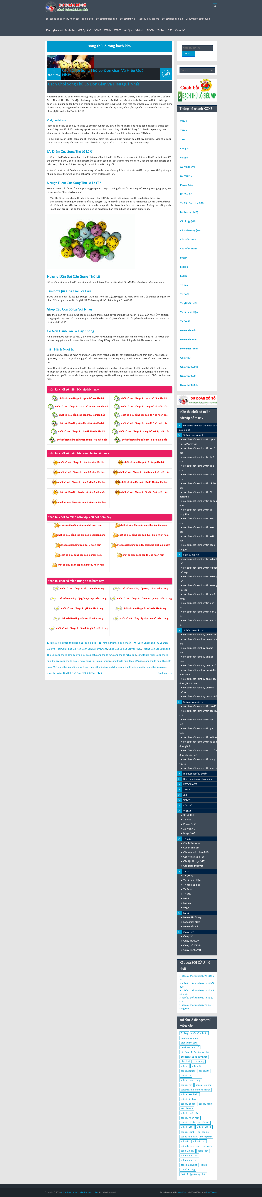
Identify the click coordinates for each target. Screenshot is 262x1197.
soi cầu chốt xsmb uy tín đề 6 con (197, 468)
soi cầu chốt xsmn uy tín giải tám (196, 730)
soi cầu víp (203, 1122)
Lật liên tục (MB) (189, 212)
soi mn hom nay (189, 1160)
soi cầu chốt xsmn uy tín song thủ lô (197, 761)
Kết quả (184, 148)
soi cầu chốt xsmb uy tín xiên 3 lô (198, 614)
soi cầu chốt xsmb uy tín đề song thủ (196, 512)
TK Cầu (151, 30)
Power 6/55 (186, 185)
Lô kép (183, 276)
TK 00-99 (185, 321)
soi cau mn (186, 1085)
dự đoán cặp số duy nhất (194, 1057)
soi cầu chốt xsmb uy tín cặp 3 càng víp (197, 547)
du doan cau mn (189, 1038)
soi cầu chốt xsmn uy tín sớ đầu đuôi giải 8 (198, 744)
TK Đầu (187, 894)
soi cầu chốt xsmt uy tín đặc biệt (196, 650)
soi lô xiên (203, 1151)
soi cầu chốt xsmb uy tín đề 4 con (197, 459)
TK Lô (161, 30)
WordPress (182, 1193)
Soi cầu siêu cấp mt (148, 19)
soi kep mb (206, 1136)
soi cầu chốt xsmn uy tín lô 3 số (200, 737)
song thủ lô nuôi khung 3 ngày (73, 667)
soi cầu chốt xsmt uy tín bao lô (199, 634)
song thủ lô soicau (156, 667)
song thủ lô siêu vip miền (132, 667)
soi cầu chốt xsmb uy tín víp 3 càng (197, 596)
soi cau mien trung (190, 1080)
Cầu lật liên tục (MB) (194, 861)
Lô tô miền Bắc (188, 330)
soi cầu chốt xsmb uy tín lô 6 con (197, 529)
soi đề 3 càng (188, 1169)
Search (188, 53)
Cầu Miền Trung (191, 843)
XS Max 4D (186, 176)
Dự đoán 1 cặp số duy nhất (195, 1052)
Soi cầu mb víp (127, 19)
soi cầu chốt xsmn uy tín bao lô (199, 706)
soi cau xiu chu (204, 1085)
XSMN (107, 30)
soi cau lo (186, 1075)
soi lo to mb (199, 1141)
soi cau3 (196, 1066)
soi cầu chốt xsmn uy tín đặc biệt (196, 721)
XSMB (97, 30)
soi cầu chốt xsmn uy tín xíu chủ (200, 768)
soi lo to (185, 1141)
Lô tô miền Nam (188, 339)
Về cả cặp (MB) (188, 221)
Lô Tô (169, 30)
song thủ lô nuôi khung (98, 661)
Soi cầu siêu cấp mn (172, 19)
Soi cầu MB (187, 1108)
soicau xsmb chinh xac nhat (195, 1089)
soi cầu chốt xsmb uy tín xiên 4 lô (198, 622)
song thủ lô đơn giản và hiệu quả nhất (75, 655)
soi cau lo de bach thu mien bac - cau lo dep (73, 643)
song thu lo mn (104, 655)
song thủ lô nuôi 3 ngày (72, 661)
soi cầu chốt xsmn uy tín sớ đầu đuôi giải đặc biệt (198, 752)
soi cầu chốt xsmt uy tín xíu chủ (200, 696)
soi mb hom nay (189, 1155)
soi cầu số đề (188, 1122)
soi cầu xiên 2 (204, 1127)
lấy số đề (185, 1061)
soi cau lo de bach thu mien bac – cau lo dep (69, 19)
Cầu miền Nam (188, 239)
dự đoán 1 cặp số (190, 1047)
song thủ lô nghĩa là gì (124, 655)
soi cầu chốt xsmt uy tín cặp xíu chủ (198, 641)
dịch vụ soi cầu (189, 1043)
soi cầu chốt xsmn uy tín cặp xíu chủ (198, 713)
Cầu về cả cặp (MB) (193, 857)
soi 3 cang (199, 1061)
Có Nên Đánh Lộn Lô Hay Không (90, 649)
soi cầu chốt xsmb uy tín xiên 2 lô (198, 605)
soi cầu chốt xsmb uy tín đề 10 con (198, 485)
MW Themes (211, 1193)
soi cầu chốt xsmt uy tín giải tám (196, 659)
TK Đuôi (187, 889)
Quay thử (180, 30)
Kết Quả (128, 30)
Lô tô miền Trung (189, 348)
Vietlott (140, 30)
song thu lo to (54, 673)
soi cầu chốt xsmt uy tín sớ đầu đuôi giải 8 (198, 672)
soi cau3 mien (188, 1071)
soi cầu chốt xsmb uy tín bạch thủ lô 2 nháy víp (197, 441)
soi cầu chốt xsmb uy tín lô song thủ (198, 578)
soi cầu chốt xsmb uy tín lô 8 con (197, 538)
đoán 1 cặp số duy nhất (193, 1174)
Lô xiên (184, 267)
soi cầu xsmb (188, 1132)
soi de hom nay (189, 1136)
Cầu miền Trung (188, 248)
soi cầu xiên (187, 1127)
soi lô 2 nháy (187, 1151)
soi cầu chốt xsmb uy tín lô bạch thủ (198, 561)
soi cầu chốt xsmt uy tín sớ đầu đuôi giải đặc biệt (198, 681)
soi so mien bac (189, 1165)
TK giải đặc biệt (188, 303)
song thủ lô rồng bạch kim (104, 667)
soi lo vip (207, 1146)
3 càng (184, 1033)
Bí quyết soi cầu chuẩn (198, 19)
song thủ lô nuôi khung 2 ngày (127, 661)
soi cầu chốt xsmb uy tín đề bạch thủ (196, 494)
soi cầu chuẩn (188, 1104)
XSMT (117, 30)
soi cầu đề (203, 1132)
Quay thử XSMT (189, 376)
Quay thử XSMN (189, 385)
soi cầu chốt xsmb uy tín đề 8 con (197, 476)
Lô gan (183, 258)
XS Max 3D (186, 194)
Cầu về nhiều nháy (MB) (195, 852)
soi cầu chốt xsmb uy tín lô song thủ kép (198, 587)
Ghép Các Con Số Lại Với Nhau (124, 649)
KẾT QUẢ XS (84, 30)
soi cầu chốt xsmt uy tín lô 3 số (199, 665)
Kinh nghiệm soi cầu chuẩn (60, 30)
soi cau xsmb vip (189, 1094)
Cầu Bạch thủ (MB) (193, 866)
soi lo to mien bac (190, 1146)
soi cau (184, 1066)
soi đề (204, 1165)
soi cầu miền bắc (189, 1113)
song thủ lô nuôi (146, 655)
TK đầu (184, 285)
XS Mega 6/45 (188, 167)
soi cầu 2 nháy (188, 1099)
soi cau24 (204, 1071)
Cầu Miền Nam (191, 847)
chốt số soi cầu (199, 1033)
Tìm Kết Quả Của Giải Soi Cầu (79, 673)
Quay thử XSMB (189, 367)
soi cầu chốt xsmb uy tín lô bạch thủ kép (198, 570)
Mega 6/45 (189, 833)
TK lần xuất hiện (189, 312)
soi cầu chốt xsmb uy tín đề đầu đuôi (198, 503)
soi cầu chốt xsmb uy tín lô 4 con (197, 520)
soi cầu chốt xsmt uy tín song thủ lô (197, 689)
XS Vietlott (189, 815)
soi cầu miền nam (190, 1118)
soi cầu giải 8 (206, 1104)
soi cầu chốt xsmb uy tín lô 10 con (197, 450)
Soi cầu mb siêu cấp (106, 19)
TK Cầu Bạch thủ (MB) (192, 203)
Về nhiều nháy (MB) (190, 230)
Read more (165, 673)
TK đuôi (184, 294)
